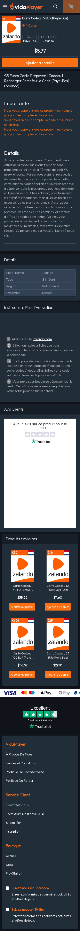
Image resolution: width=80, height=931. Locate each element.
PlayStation (14, 873)
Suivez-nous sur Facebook (30, 888)
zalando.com (42, 339)
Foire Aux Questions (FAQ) (25, 814)
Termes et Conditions (21, 763)
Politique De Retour (19, 780)
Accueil (11, 856)
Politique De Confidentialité (25, 772)
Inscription (13, 831)
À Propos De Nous (19, 754)
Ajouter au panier (40, 62)
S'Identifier (13, 823)
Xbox (10, 865)
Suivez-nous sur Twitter (27, 909)
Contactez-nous (17, 805)
